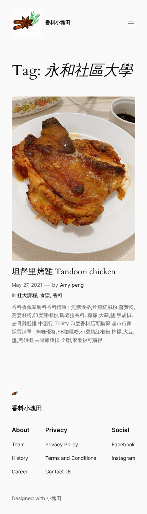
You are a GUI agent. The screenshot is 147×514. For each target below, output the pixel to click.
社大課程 (27, 295)
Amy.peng (72, 285)
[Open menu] (131, 22)
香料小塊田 (57, 22)
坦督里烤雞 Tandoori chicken (64, 272)
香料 (58, 295)
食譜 (45, 295)
